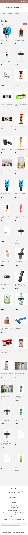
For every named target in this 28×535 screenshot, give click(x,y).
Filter (25, 24)
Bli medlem (23, 524)
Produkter (10, 13)
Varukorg (25, 1)
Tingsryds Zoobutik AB (14, 7)
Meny (4, 1)
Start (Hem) (3, 13)
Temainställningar (20, 491)
